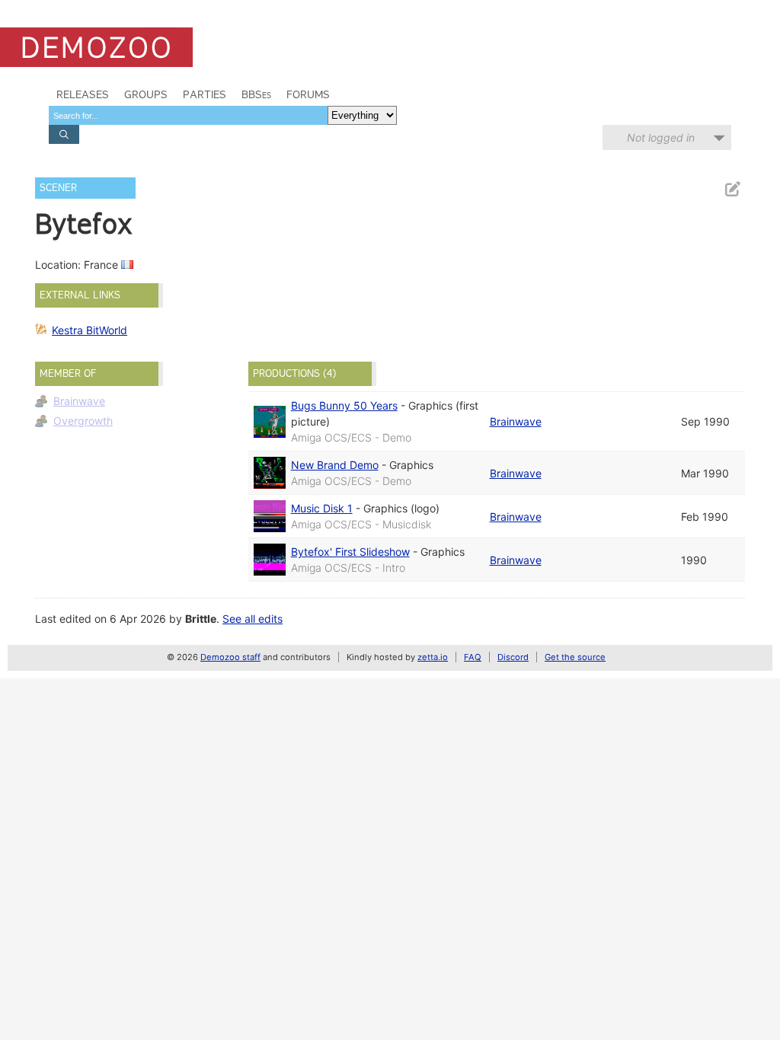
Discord (513, 657)
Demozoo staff (230, 657)
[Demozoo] (96, 47)
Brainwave (79, 400)
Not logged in (661, 137)
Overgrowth (83, 420)
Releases (82, 94)
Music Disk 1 (322, 508)
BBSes (256, 94)
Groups (146, 94)
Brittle (200, 618)
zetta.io (432, 657)
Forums (308, 94)
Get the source (575, 657)
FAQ (472, 657)
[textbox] (188, 115)
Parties (204, 94)
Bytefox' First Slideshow (350, 551)
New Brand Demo (335, 464)
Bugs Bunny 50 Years (344, 405)
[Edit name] (732, 189)
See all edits (252, 618)
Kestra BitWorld (89, 330)
